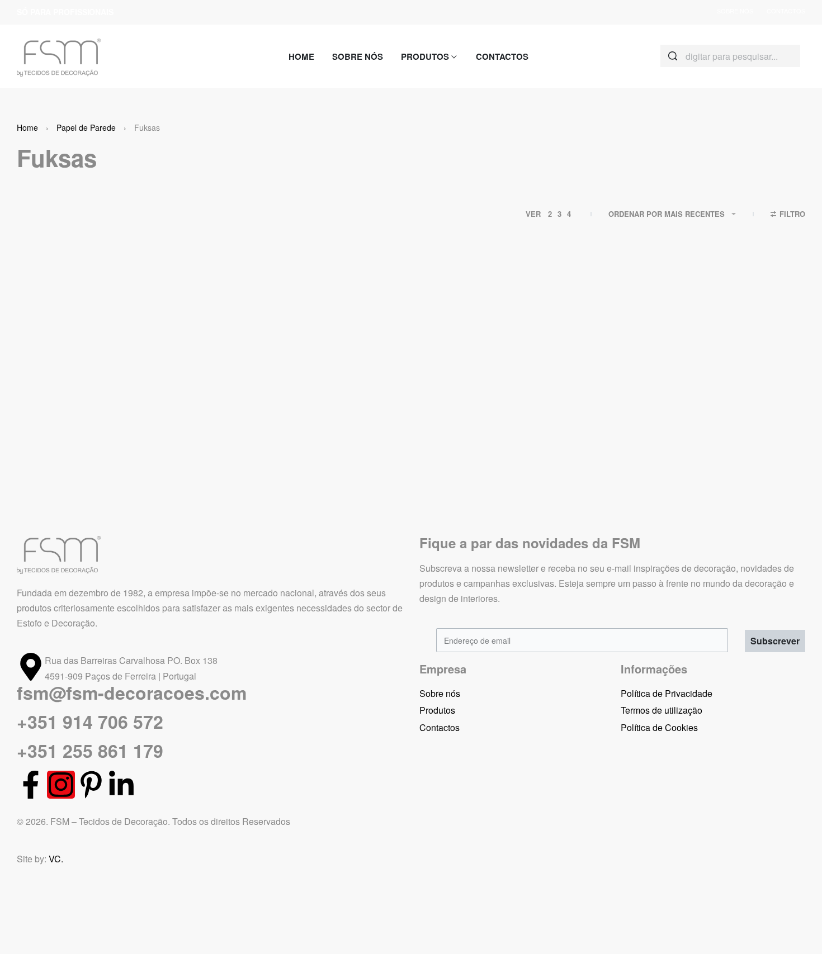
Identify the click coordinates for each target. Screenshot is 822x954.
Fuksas (48, 473)
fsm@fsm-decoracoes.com (132, 692)
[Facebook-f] (31, 785)
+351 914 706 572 (90, 721)
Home (27, 127)
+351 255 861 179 (90, 750)
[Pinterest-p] (91, 785)
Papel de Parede (86, 127)
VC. (56, 858)
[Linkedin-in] (121, 785)
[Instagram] (61, 785)
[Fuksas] (109, 367)
